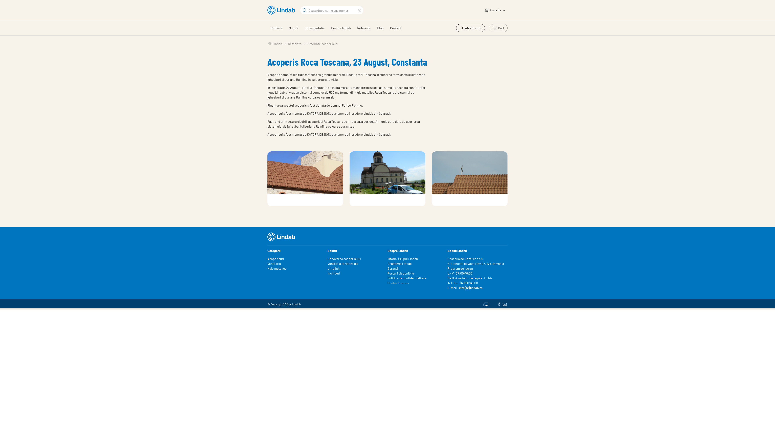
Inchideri (334, 273)
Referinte (364, 28)
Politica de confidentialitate (407, 278)
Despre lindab (341, 28)
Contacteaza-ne (399, 283)
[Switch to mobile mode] (485, 304)
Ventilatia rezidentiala (343, 263)
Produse (277, 28)
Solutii (293, 28)
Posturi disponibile (401, 273)
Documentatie (315, 28)
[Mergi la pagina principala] (282, 10)
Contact (395, 28)
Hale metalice (277, 268)
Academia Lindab (400, 263)
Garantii (393, 268)
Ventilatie (274, 263)
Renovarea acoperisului (344, 259)
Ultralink (333, 268)
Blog (380, 28)
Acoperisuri (275, 259)
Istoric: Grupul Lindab (403, 259)
